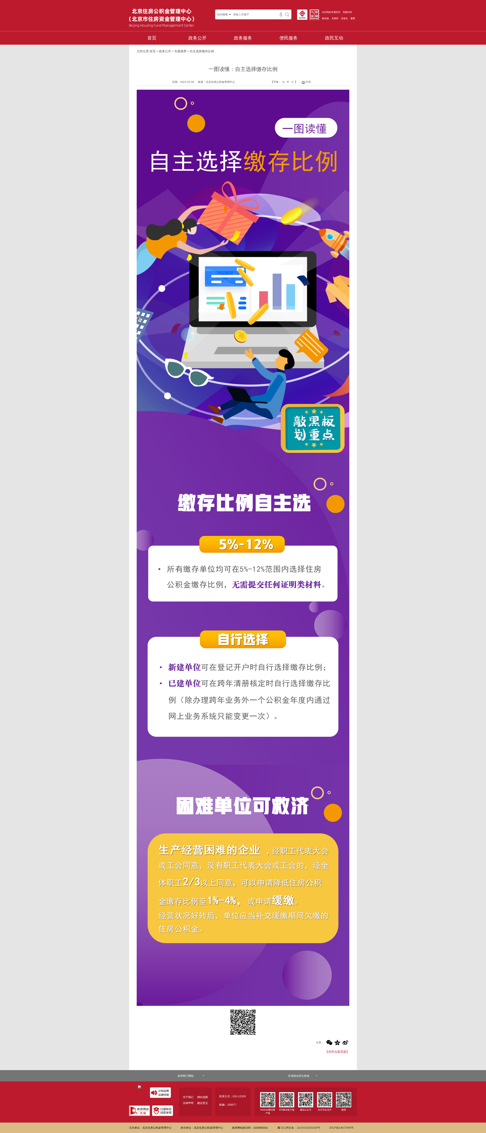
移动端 (325, 18)
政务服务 (243, 37)
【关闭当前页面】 (337, 1051)
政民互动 (334, 37)
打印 (308, 81)
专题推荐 (180, 51)
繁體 (352, 18)
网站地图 (202, 1097)
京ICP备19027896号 (341, 1127)
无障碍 (334, 18)
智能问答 (347, 12)
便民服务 (288, 37)
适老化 (344, 18)
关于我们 (188, 1097)
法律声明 (188, 1102)
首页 (151, 37)
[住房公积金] (303, 15)
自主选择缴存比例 (202, 51)
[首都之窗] (315, 15)
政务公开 (197, 37)
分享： (320, 1042)
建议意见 (202, 1102)
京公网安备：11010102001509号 (300, 1127)
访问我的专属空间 (331, 12)
